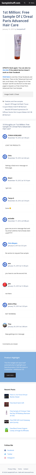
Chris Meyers (12, 243)
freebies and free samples (14, 101)
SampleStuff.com (11, 2)
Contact (26, 469)
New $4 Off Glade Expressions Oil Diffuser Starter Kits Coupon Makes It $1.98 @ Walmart (17, 112)
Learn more (10, 375)
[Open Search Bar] (24, 3)
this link (5, 70)
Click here (6, 77)
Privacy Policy (12, 469)
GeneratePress (29, 472)
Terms (20, 469)
